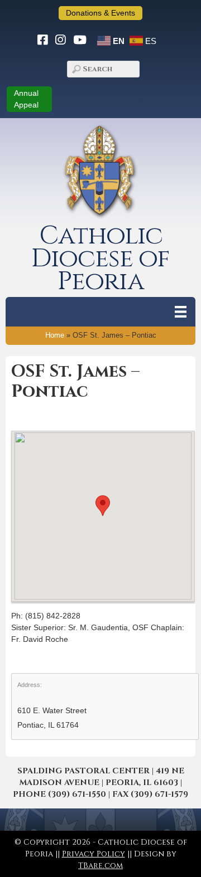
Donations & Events (100, 12)
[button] (102, 505)
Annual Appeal (26, 99)
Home (54, 335)
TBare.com (100, 865)
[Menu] (180, 311)
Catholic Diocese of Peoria (100, 259)
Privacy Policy (93, 854)
